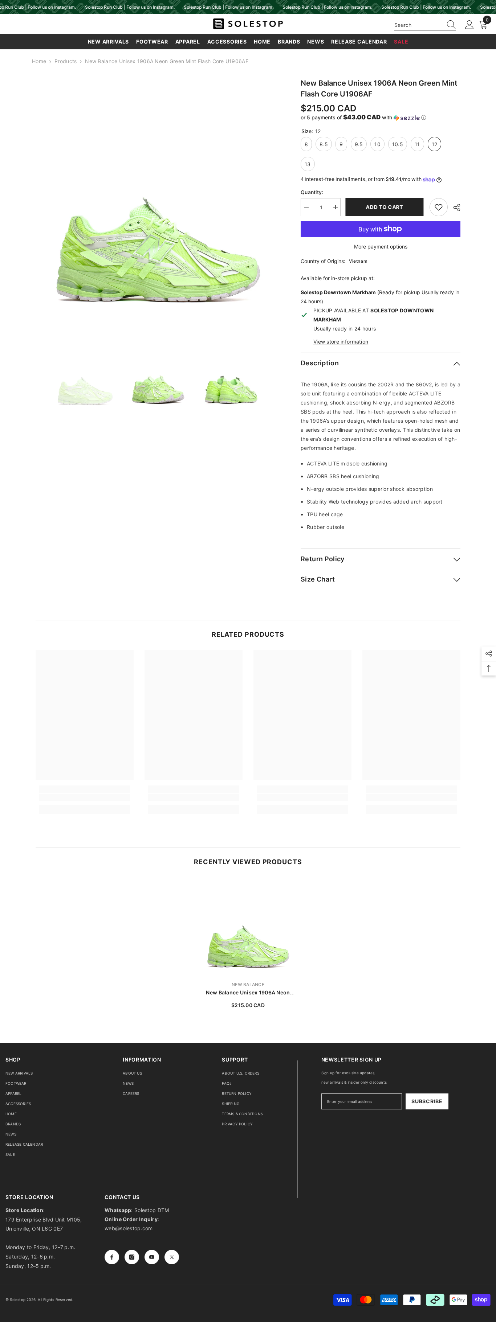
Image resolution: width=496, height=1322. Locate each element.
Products (65, 61)
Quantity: (312, 192)
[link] (84, 797)
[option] (157, 199)
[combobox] (418, 24)
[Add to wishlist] (439, 207)
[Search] (425, 25)
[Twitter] (171, 1257)
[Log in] (469, 25)
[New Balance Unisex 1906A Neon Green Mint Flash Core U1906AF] (248, 926)
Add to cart (385, 207)
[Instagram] (132, 1257)
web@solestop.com (129, 1228)
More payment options (380, 246)
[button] (380, 117)
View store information (340, 341)
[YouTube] (152, 1257)
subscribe (426, 1101)
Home (39, 61)
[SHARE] (454, 207)
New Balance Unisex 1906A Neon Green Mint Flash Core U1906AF (248, 992)
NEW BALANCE (248, 984)
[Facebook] (112, 1257)
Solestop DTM (151, 1210)
